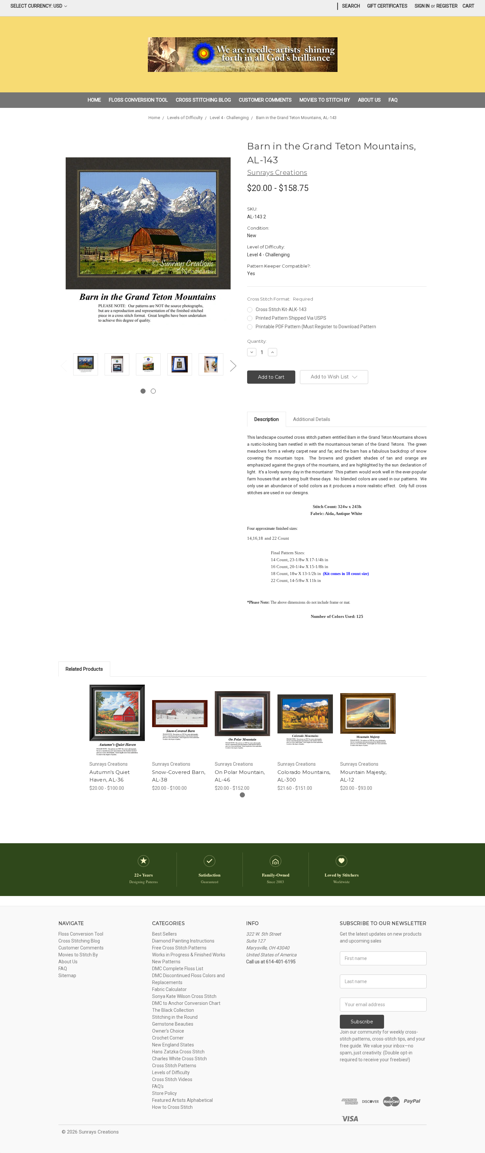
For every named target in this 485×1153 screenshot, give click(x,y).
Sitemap (67, 975)
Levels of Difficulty (171, 1072)
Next (233, 366)
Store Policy (164, 1093)
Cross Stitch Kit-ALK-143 (281, 309)
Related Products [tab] (84, 669)
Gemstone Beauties (172, 1024)
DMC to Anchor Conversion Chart (186, 1003)
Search (351, 6)
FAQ (393, 100)
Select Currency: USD (37, 6)
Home (94, 100)
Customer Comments (265, 100)
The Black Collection (173, 1010)
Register (447, 6)
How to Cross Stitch (172, 1107)
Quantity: (257, 341)
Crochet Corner (168, 1038)
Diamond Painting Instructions (183, 941)
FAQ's (158, 1086)
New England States (173, 1044)
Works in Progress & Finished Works (188, 954)
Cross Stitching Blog (203, 100)
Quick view (117, 714)
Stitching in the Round (175, 1017)
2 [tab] (153, 391)
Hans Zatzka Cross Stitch (178, 1051)
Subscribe (362, 1022)
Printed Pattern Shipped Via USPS (291, 318)
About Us (369, 100)
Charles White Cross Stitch (179, 1058)
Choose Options (117, 726)
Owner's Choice (168, 1031)
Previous (63, 366)
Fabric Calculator (169, 989)
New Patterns (166, 961)
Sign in (422, 6)
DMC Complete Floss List (177, 968)
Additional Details (311, 419)
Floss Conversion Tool (138, 100)
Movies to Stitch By (325, 100)
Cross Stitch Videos (172, 1079)
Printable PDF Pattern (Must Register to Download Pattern (316, 326)
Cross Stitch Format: (280, 299)
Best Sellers (164, 934)
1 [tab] (143, 391)
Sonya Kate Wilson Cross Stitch (184, 996)
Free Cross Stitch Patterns (179, 947)
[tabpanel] (85, 365)
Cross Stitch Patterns (174, 1065)
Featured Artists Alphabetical (182, 1100)
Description (266, 419)
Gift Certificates (387, 6)
